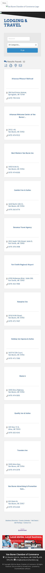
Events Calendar (24, 520)
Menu (4, 3)
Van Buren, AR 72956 (21, 557)
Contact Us (27, 523)
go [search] (23, 50)
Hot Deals (34, 520)
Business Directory (12, 520)
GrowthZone (27, 566)
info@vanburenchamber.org (27, 560)
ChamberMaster (19, 569)
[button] (5, 62)
